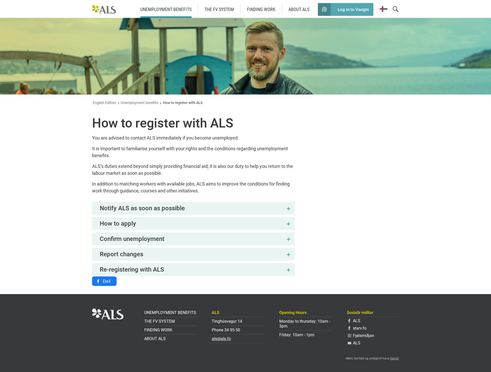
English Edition (104, 103)
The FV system (219, 9)
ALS (356, 320)
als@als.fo (221, 338)
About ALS (298, 9)
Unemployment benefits (166, 9)
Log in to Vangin (353, 9)
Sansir (394, 358)
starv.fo (359, 328)
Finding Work (261, 9)
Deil (106, 281)
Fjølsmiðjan (363, 335)
